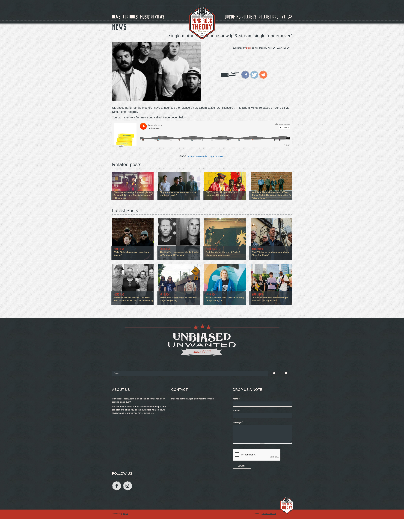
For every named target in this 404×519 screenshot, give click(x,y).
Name (236, 399)
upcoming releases (240, 17)
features (130, 17)
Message (238, 422)
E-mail (236, 411)
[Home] (202, 21)
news (116, 17)
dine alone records (197, 156)
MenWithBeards (269, 514)
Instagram (127, 485)
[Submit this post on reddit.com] (263, 74)
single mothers (215, 156)
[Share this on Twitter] (254, 74)
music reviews (152, 17)
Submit (242, 466)
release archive (272, 17)
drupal (125, 514)
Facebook (116, 485)
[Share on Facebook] (245, 74)
